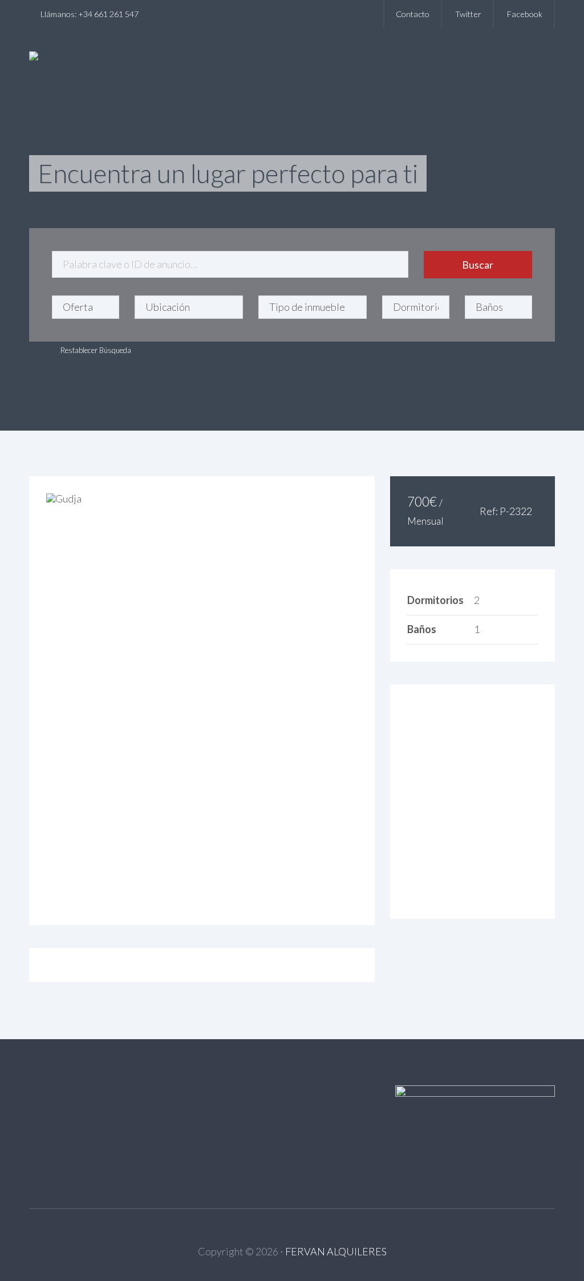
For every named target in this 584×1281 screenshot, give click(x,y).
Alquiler (375, 74)
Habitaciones (435, 74)
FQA (489, 74)
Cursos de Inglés (308, 74)
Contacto (412, 14)
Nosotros (237, 74)
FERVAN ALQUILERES (336, 1251)
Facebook (524, 14)
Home (195, 74)
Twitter (468, 14)
